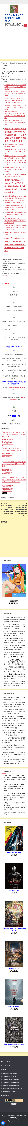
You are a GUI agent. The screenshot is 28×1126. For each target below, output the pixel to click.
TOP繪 (3, 68)
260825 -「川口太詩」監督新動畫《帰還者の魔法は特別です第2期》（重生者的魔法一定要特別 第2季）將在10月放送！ (14, 633)
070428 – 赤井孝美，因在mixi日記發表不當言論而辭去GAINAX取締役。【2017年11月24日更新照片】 (14, 777)
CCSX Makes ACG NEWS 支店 (14, 18)
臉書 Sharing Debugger (9, 1091)
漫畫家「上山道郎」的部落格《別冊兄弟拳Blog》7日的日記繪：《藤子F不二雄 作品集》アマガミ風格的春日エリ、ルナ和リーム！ (15, 134)
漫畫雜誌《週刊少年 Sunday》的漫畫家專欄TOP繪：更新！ (15, 100)
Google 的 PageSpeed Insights (11, 1082)
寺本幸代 (7, 497)
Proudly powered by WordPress (13, 1120)
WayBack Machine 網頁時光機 (11, 1085)
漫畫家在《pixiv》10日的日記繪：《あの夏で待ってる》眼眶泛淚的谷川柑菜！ (15, 151)
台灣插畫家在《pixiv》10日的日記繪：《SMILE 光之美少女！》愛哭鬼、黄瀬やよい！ (14, 94)
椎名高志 (12, 497)
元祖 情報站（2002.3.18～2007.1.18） (13, 1088)
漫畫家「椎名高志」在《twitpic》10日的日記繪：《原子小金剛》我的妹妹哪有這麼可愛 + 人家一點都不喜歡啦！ (15, 186)
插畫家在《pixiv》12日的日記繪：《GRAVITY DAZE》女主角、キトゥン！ (15, 163)
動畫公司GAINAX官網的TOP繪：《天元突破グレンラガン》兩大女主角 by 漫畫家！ (15, 107)
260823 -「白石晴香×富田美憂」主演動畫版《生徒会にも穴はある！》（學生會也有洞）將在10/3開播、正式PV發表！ (14, 648)
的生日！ (7, 276)
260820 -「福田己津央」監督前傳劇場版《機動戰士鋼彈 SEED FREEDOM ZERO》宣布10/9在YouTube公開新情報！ (15, 669)
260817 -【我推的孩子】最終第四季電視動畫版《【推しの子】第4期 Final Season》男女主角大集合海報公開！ (14, 676)
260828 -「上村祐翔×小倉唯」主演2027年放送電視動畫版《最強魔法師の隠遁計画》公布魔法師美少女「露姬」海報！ (14, 619)
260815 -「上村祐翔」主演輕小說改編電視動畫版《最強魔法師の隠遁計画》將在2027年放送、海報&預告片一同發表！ (15, 683)
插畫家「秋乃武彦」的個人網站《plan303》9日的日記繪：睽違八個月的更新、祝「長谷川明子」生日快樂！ (15, 244)
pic (4, 497)
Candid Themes (18, 1122)
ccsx (6, 775)
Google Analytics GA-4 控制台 (11, 1079)
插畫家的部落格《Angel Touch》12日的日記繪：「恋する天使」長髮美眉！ (15, 214)
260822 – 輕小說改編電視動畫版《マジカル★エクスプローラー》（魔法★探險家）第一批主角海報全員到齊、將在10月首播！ (14, 655)
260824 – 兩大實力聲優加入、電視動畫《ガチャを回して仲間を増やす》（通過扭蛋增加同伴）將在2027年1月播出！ (14, 640)
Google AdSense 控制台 (9, 1076)
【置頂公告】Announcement (18, 812)
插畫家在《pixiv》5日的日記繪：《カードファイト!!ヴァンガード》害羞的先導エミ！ (15, 169)
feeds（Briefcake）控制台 (10, 1073)
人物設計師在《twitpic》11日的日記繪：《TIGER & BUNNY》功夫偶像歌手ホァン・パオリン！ (15, 207)
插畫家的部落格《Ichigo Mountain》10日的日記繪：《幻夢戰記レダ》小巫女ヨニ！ (15, 227)
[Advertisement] (14, 44)
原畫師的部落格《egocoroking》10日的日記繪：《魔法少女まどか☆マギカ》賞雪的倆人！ (15, 221)
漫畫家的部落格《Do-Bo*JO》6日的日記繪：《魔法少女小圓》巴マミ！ (15, 122)
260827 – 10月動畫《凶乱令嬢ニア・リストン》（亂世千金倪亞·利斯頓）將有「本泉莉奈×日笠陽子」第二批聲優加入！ (14, 626)
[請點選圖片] (14, 1102)
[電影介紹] (14, 850)
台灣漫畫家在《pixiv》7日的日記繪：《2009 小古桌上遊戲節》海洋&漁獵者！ (15, 87)
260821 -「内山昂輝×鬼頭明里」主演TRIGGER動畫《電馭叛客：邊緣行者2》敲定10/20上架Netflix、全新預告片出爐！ (14, 662)
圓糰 (6, 803)
